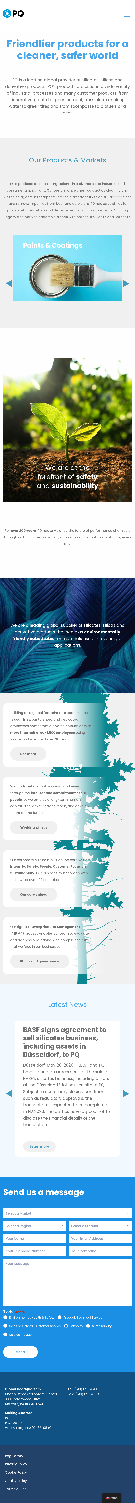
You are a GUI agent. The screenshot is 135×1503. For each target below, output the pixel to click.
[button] (126, 284)
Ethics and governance (39, 961)
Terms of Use (16, 1489)
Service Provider (21, 1334)
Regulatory (14, 1456)
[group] (67, 268)
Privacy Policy (16, 1464)
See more (28, 754)
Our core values (33, 894)
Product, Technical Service (83, 1317)
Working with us (33, 827)
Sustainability (102, 1326)
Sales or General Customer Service (35, 1326)
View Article (64, 1133)
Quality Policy (16, 1480)
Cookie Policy (16, 1472)
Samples (76, 1326)
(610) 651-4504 (87, 1394)
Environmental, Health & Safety (31, 1317)
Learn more (39, 1146)
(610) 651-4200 (86, 1389)
